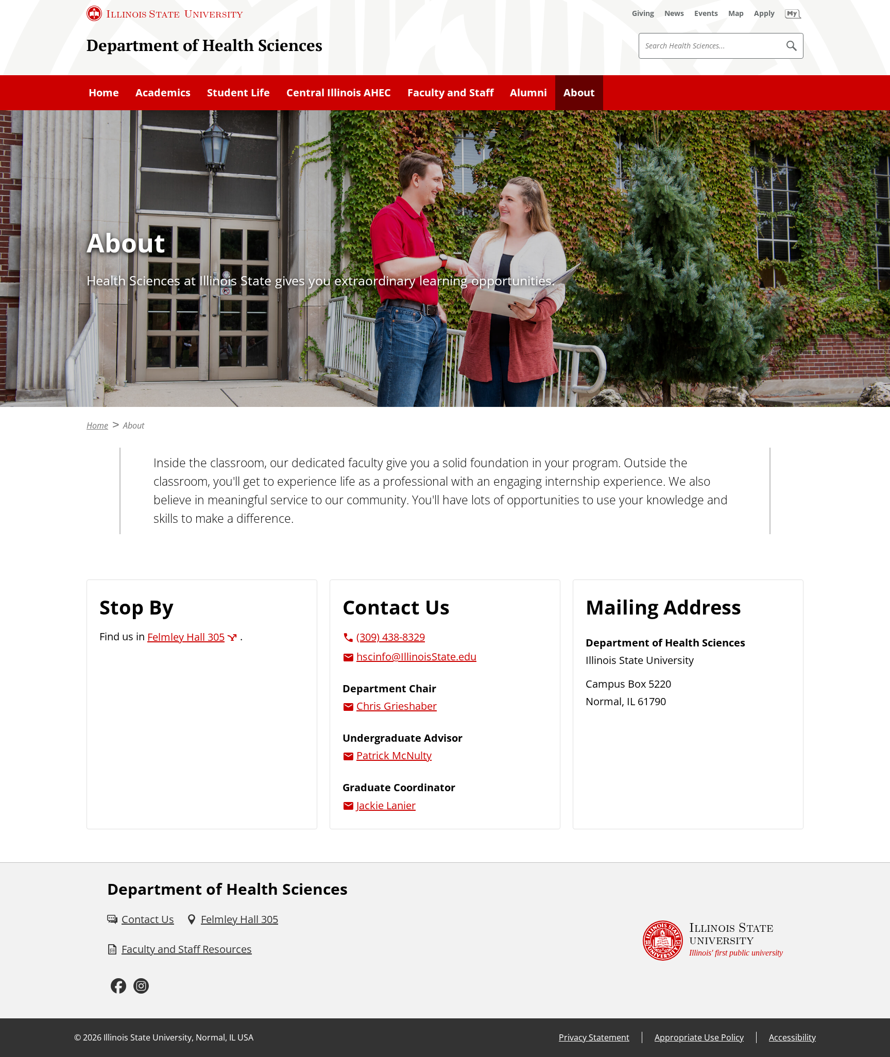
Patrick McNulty (394, 755)
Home (104, 92)
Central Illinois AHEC (338, 92)
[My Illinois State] (793, 13)
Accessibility (792, 1037)
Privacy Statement (594, 1037)
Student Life (238, 92)
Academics (163, 92)
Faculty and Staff (450, 92)
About (579, 92)
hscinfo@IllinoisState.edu (416, 656)
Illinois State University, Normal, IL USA (178, 1037)
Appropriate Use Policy (699, 1037)
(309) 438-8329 (390, 637)
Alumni (528, 92)
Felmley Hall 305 (186, 637)
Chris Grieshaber (396, 706)
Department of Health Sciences (204, 45)
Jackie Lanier (386, 805)
